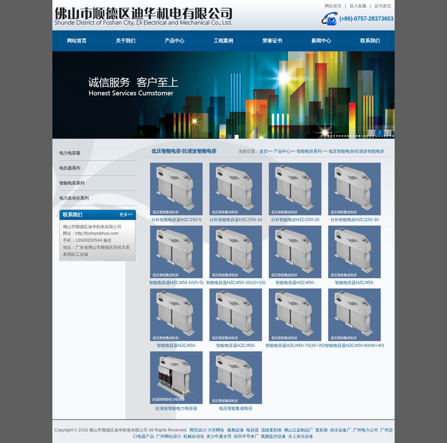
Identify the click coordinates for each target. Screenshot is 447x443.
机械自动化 (193, 436)
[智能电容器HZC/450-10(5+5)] (176, 277)
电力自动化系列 (74, 198)
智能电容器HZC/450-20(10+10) (235, 282)
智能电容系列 (72, 183)
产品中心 (174, 40)
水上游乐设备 (300, 436)
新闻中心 (321, 40)
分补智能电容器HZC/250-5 (176, 219)
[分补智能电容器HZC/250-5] (176, 214)
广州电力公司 (365, 430)
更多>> (126, 214)
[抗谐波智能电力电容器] (176, 402)
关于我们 (125, 40)
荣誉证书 (272, 40)
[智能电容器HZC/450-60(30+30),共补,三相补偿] (235, 339)
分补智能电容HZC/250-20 (295, 219)
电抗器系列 (69, 168)
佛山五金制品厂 (298, 430)
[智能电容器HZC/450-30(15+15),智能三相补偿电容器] (295, 277)
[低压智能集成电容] (235, 402)
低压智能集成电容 (235, 408)
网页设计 (198, 430)
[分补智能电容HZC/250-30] (354, 214)
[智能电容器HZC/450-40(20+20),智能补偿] (354, 277)
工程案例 (223, 40)
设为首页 (382, 5)
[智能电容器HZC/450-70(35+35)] (295, 339)
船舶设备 (235, 430)
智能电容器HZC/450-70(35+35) (295, 345)
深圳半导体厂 (246, 436)
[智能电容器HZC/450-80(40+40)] (354, 339)
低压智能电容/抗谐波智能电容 (184, 151)
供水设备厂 (340, 430)
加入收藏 (358, 5)
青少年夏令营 (219, 436)
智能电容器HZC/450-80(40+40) (354, 345)
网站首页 (333, 5)
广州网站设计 (168, 436)
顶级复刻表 (271, 430)
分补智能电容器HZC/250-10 (236, 219)
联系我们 (370, 40)
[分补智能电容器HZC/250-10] (235, 214)
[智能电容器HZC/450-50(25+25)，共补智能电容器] (176, 339)
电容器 (252, 430)
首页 (263, 151)
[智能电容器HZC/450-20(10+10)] (235, 277)
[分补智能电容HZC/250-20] (295, 214)
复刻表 (321, 430)
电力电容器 (69, 153)
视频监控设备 (273, 436)
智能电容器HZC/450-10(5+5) (176, 282)
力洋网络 (215, 430)
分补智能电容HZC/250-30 (354, 219)
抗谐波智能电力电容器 (176, 408)
